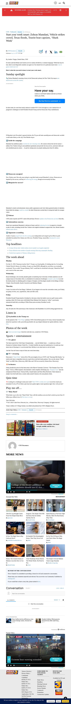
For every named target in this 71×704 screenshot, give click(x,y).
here (7, 324)
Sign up (62, 588)
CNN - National (22, 410)
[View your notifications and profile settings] (63, 600)
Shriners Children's (43, 429)
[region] (35, 608)
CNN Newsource (12, 51)
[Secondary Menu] (8, 3)
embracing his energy (31, 179)
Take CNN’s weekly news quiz (40, 382)
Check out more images (14, 332)
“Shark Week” (17, 357)
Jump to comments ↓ (11, 414)
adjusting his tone (45, 225)
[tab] (11, 600)
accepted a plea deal (52, 279)
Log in (57, 588)
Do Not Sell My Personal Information (28, 696)
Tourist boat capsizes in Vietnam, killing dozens (22, 253)
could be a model (23, 210)
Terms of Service (26, 671)
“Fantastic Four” (54, 369)
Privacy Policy (26, 673)
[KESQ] (15, 3)
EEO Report (25, 692)
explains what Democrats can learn (48, 218)
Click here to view (27, 397)
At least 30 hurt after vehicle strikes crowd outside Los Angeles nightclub (29, 248)
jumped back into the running (23, 236)
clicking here (11, 578)
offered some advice (11, 229)
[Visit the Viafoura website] (61, 629)
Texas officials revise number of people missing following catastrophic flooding (30, 250)
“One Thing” (21, 320)
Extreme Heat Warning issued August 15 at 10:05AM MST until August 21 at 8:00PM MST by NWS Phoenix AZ (39, 12)
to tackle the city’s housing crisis (31, 144)
